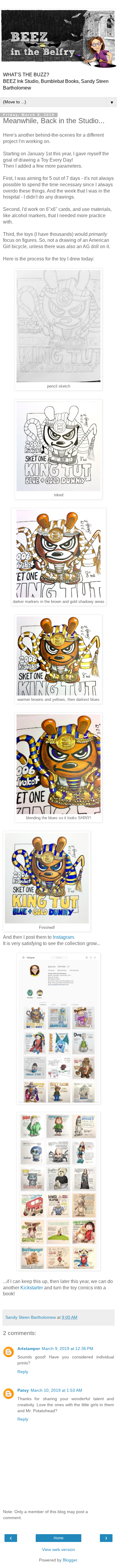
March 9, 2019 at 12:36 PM (67, 1348)
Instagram (63, 937)
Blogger (70, 1560)
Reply (22, 1371)
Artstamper (28, 1348)
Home (59, 1538)
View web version (58, 1549)
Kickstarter (31, 1287)
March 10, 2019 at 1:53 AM (56, 1390)
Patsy (23, 1390)
